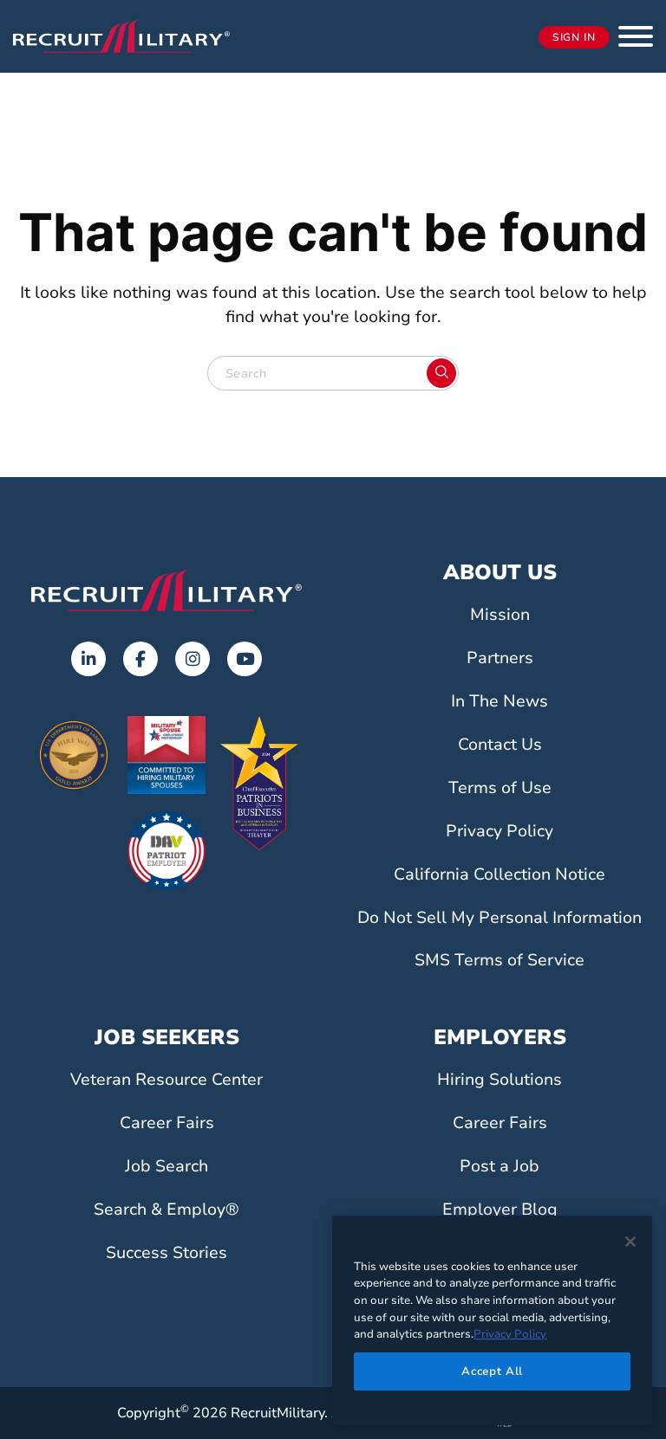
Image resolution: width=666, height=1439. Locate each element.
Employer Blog (500, 1209)
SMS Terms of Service (499, 960)
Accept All (492, 1371)
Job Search (166, 1166)
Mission (500, 614)
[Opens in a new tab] (88, 659)
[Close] (630, 1242)
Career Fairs (167, 1123)
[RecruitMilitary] (121, 35)
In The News (499, 701)
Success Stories (166, 1253)
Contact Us (500, 744)
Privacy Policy (499, 831)
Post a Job (499, 1166)
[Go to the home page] (166, 590)
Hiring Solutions (499, 1079)
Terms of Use (500, 788)
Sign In (574, 37)
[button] (635, 36)
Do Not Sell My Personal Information (499, 918)
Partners (500, 658)
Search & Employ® (166, 1209)
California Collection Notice (499, 874)
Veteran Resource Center (166, 1079)
